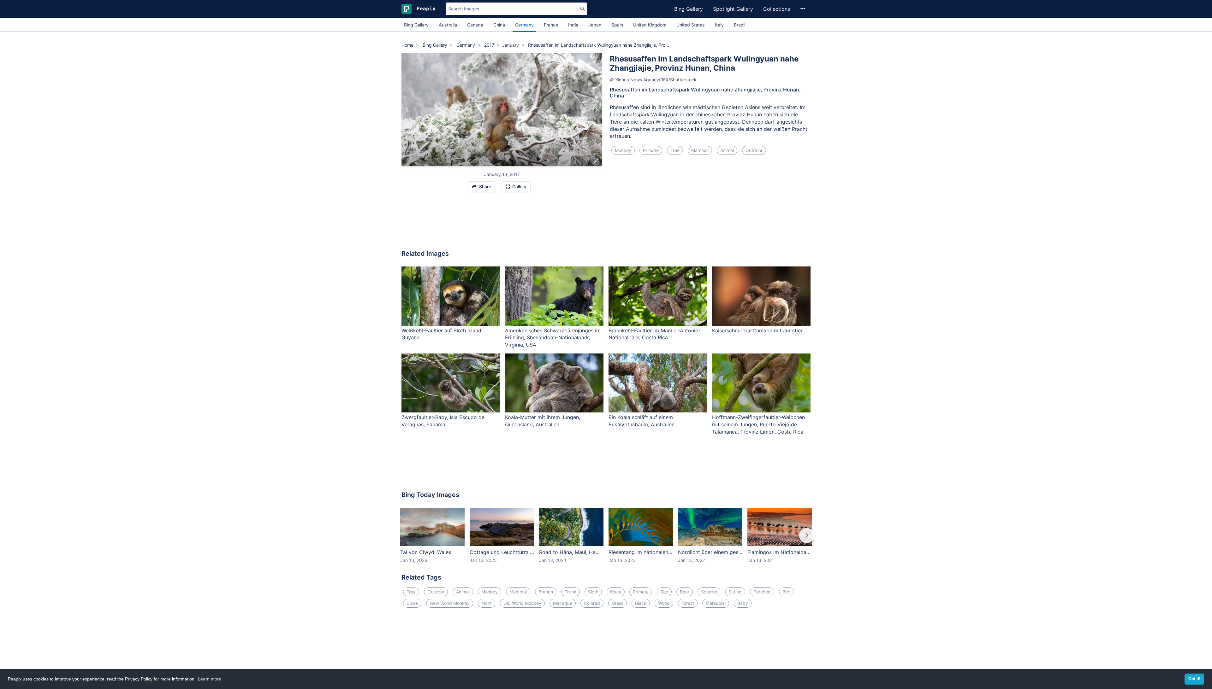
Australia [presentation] (448, 24)
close (412, 603)
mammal (700, 150)
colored (592, 603)
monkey (623, 150)
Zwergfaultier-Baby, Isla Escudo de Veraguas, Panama (442, 421)
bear (684, 591)
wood (664, 603)
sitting (735, 591)
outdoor (754, 150)
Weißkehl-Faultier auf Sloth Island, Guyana (442, 334)
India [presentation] (573, 24)
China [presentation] (499, 24)
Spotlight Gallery (733, 9)
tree (675, 150)
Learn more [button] (209, 678)
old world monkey (522, 603)
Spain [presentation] (617, 24)
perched (762, 591)
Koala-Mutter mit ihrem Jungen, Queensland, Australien (542, 421)
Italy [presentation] (719, 24)
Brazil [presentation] (739, 24)
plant (486, 603)
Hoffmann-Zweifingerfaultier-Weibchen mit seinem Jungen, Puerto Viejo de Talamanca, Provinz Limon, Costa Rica (758, 424)
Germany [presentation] (524, 24)
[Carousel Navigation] (606, 540)
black (640, 603)
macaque (562, 603)
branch (545, 591)
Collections (776, 9)
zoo (664, 591)
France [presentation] (551, 24)
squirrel (709, 591)
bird (786, 591)
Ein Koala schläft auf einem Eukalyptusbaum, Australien (641, 421)
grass (617, 603)
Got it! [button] (1194, 679)
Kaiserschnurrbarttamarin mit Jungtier (757, 330)
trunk (570, 591)
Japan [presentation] (594, 24)
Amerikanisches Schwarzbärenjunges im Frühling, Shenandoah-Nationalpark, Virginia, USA (553, 337)
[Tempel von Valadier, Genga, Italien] (407, 110)
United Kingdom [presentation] (649, 24)
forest (687, 603)
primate (651, 150)
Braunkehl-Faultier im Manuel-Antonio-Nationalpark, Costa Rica (655, 334)
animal (727, 150)
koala (615, 591)
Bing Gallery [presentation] (416, 24)
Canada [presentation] (475, 24)
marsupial (716, 603)
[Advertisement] (606, 224)
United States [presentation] (690, 24)
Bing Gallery (688, 9)
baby (742, 603)
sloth (593, 591)
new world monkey (450, 603)
